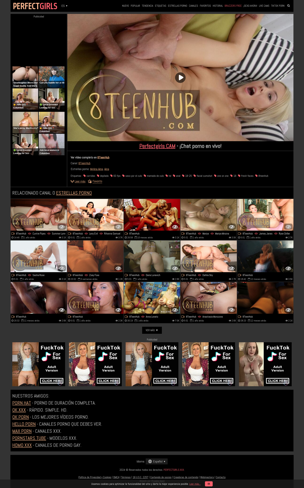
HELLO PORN (24, 424)
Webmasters (207, 477)
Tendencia (147, 5)
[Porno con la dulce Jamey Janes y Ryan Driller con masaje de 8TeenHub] (265, 215)
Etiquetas (160, 5)
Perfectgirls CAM (157, 145)
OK (209, 483)
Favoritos (205, 5)
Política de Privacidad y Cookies (94, 477)
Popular (135, 5)
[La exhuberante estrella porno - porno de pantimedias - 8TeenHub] (265, 298)
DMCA (116, 477)
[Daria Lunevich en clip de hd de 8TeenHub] (152, 256)
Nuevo (125, 5)
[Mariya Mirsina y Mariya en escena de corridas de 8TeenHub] (208, 215)
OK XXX (19, 410)
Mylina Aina (96, 169)
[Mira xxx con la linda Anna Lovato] (152, 298)
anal (177, 176)
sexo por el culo (133, 176)
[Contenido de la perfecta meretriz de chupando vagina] (152, 215)
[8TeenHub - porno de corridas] (39, 256)
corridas (90, 176)
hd (169, 176)
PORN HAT (21, 403)
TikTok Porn (277, 5)
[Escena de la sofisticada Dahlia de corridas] (208, 256)
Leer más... (195, 484)
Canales (193, 5)
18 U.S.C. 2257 (140, 477)
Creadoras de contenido (185, 477)
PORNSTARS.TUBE (29, 438)
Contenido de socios (161, 477)
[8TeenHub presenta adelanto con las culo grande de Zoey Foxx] (95, 256)
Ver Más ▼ (152, 330)
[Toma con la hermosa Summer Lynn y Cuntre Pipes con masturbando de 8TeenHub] (39, 215)
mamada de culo (155, 176)
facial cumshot (204, 176)
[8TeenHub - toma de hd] (95, 298)
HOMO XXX (22, 445)
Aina (106, 169)
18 (234, 176)
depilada (104, 176)
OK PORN (20, 417)
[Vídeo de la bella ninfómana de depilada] (265, 256)
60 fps (117, 176)
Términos (126, 477)
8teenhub (263, 176)
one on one (223, 176)
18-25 (188, 176)
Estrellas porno (177, 5)
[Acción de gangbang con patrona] (39, 298)
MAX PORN (22, 431)
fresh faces (247, 176)
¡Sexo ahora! (250, 5)
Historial (218, 5)
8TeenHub (103, 157)
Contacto (221, 477)
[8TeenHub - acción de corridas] (208, 298)
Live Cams (264, 5)
